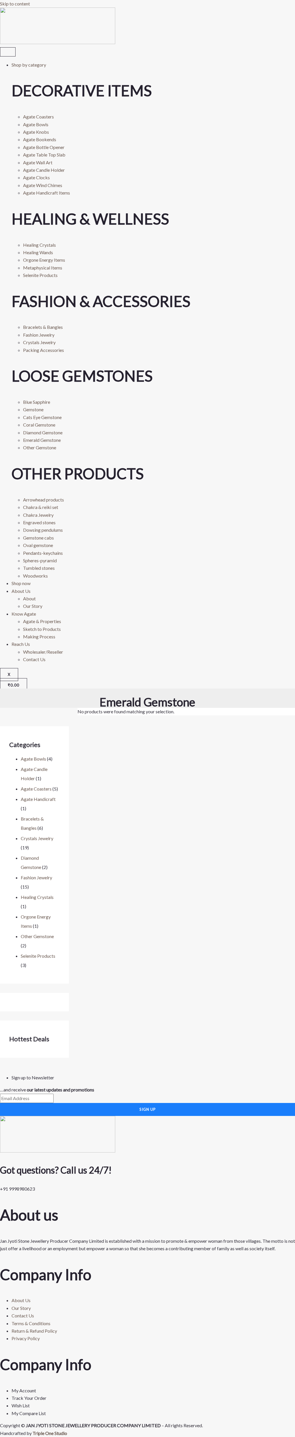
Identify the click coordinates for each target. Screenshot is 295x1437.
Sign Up (147, 1109)
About (29, 598)
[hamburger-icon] (8, 51)
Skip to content (15, 3)
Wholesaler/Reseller (43, 652)
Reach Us (21, 644)
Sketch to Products (42, 629)
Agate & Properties (42, 621)
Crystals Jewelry (37, 838)
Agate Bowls (33, 758)
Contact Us (34, 659)
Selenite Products (38, 956)
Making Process (39, 636)
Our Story (32, 606)
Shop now (21, 583)
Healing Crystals (37, 897)
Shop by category (29, 64)
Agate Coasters (36, 788)
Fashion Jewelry (36, 877)
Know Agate (24, 613)
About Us (21, 591)
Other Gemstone (37, 936)
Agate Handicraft (38, 799)
